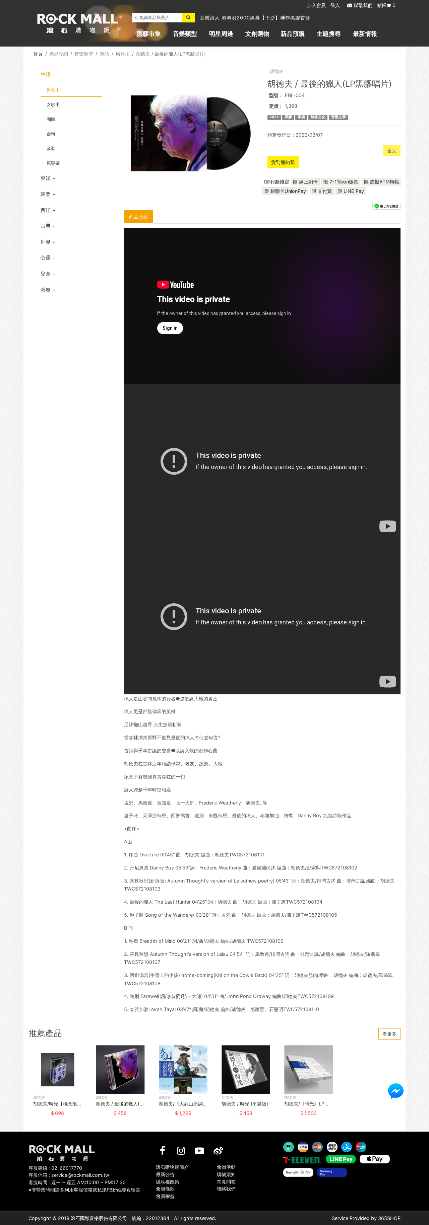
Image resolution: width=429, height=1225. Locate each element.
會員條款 (165, 1189)
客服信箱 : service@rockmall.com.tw (68, 1175)
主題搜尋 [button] (329, 33)
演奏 (46, 290)
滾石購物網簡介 (172, 1167)
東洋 (46, 178)
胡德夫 (276, 71)
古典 (46, 226)
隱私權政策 (167, 1181)
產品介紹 (58, 54)
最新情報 (365, 33)
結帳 (386, 5)
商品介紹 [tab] (138, 216)
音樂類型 (185, 33)
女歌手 (53, 104)
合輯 (51, 133)
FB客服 (396, 1090)
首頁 (38, 54)
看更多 (389, 1034)
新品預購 (293, 33)
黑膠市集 (149, 33)
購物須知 (226, 1174)
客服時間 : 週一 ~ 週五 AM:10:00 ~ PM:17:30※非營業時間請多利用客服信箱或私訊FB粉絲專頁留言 (84, 1186)
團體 (51, 119)
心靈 (46, 257)
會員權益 (165, 1196)
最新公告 (165, 1174)
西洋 (46, 210)
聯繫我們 (363, 5)
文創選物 (257, 33)
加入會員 (316, 5)
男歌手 (123, 54)
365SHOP (389, 1218)
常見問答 (226, 1181)
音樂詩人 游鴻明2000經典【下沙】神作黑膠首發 (255, 17)
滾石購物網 (77, 23)
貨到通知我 (283, 162)
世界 (46, 242)
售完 (391, 150)
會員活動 (226, 1167)
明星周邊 (221, 33)
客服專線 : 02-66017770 (55, 1168)
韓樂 (46, 194)
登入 (335, 5)
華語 (104, 54)
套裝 (51, 148)
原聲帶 (53, 163)
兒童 (46, 274)
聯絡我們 (226, 1189)
